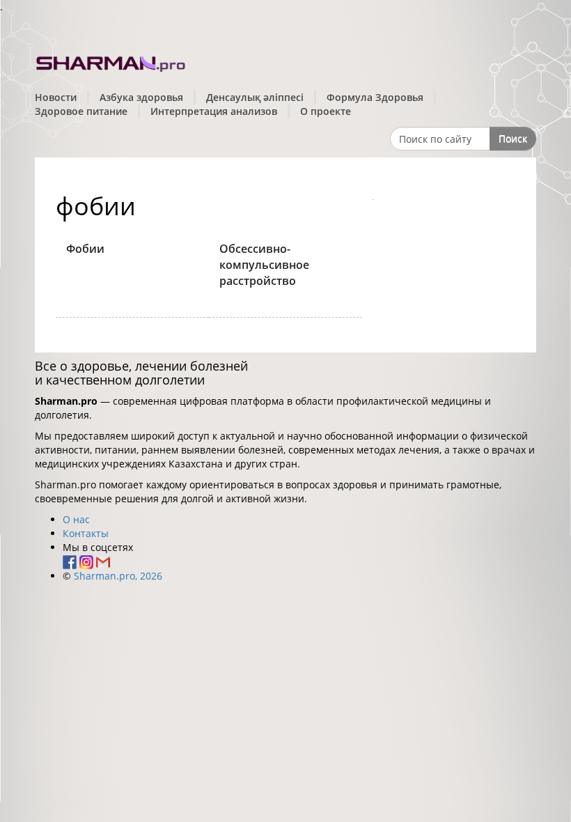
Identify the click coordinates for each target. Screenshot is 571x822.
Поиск (513, 138)
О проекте (325, 111)
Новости (56, 97)
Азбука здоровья (141, 97)
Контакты (86, 533)
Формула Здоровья (375, 97)
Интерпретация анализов (213, 111)
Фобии (85, 248)
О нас (76, 519)
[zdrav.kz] (111, 61)
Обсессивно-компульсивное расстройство (264, 264)
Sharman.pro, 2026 (118, 575)
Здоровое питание (81, 111)
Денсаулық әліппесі (255, 97)
